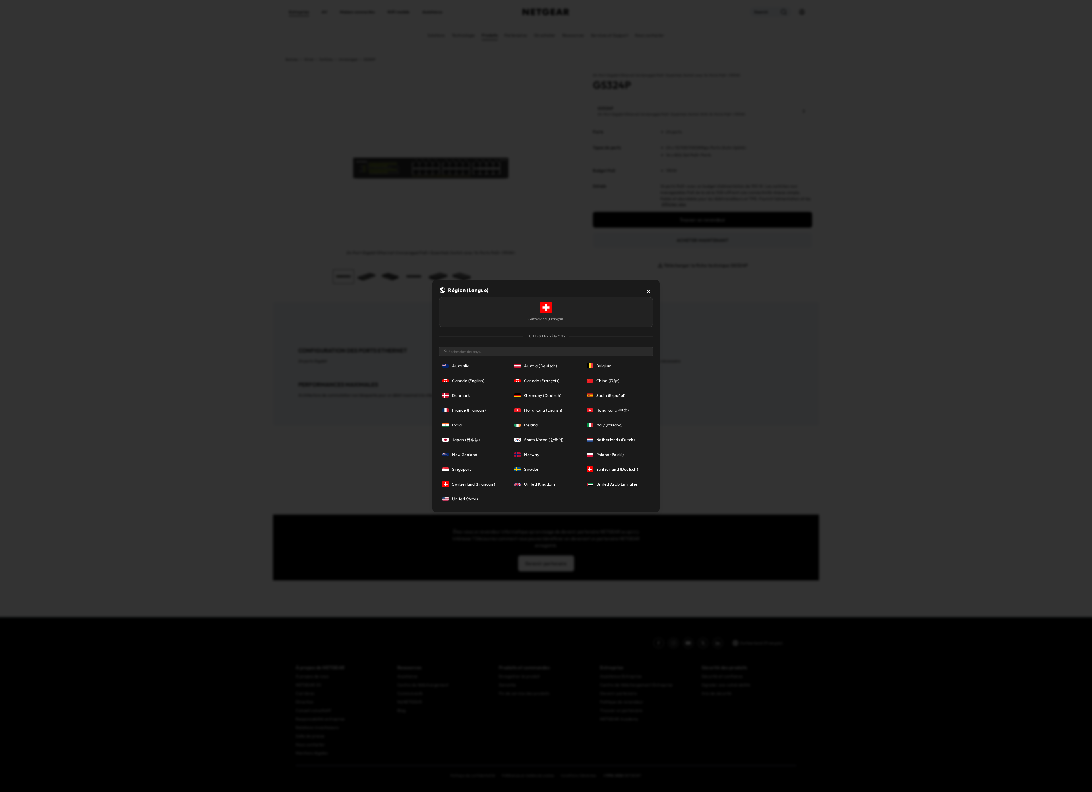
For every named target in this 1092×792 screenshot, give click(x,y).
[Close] (648, 291)
